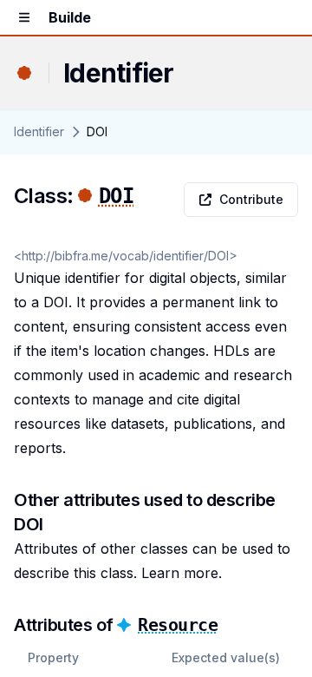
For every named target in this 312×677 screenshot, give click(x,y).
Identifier (39, 131)
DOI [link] (97, 131)
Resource (178, 625)
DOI (116, 196)
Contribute (251, 199)
